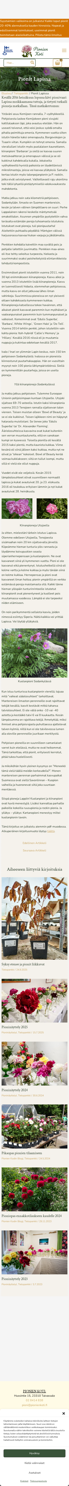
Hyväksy (34, 1453)
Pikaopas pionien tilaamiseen (22, 1153)
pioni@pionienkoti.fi (34, 1405)
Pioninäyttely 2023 (15, 1279)
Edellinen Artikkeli (34, 843)
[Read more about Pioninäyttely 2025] (35, 1000)
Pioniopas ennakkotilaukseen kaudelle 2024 (32, 1216)
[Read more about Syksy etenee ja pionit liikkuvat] (35, 918)
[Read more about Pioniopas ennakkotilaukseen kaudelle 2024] (35, 1189)
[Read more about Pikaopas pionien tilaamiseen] (35, 1126)
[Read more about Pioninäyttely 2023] (35, 1252)
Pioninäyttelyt (9, 1032)
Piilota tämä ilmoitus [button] (48, 35)
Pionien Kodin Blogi (12, 1158)
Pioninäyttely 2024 (15, 1090)
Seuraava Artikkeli (34, 850)
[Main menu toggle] (64, 50)
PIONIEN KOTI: (34, 1391)
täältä (50, 831)
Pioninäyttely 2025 (15, 1027)
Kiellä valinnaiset (34, 1463)
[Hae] (32, 62)
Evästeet (24, 1481)
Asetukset (35, 1472)
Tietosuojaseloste (38, 1481)
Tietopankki (8, 969)
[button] (63, 1413)
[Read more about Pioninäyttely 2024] (35, 1063)
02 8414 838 (34, 1400)
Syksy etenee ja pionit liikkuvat (23, 964)
